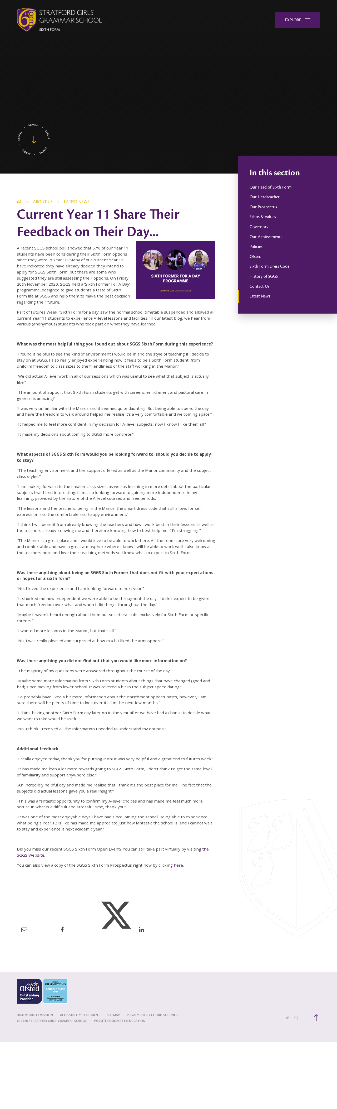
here (178, 865)
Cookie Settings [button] (164, 1015)
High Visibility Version (35, 1015)
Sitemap (113, 1015)
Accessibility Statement (80, 1015)
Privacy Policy (138, 1015)
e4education (134, 1021)
